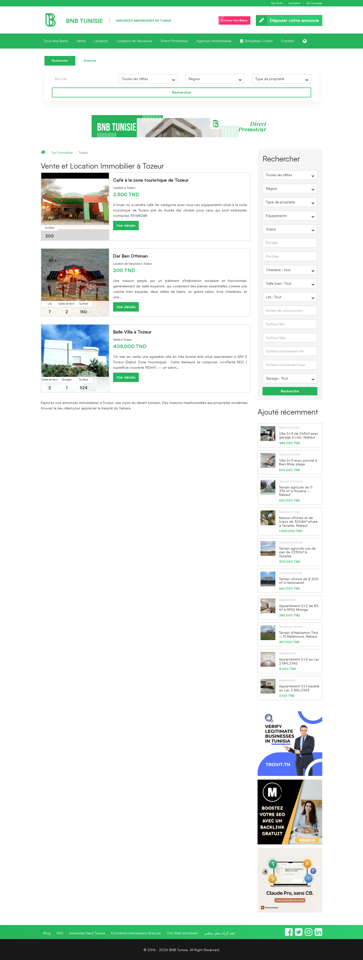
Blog (47, 933)
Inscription (294, 3)
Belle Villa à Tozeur (132, 331)
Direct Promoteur (174, 41)
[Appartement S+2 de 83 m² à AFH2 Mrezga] (268, 606)
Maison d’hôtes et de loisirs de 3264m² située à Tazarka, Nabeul (298, 521)
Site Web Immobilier (182, 933)
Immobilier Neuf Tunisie (87, 933)
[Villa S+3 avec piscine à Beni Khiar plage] (268, 460)
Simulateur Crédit (258, 41)
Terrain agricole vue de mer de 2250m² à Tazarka (297, 552)
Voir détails (126, 225)
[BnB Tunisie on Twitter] (298, 934)
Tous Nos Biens (56, 41)
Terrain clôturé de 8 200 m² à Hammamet (299, 581)
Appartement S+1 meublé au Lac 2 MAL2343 (299, 688)
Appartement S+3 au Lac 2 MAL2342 (299, 661)
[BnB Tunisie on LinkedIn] (318, 934)
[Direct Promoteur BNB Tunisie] (181, 126)
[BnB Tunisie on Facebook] (289, 934)
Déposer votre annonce (294, 20)
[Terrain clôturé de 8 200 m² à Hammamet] (268, 579)
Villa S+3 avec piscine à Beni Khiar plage (298, 462)
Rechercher (181, 92)
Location (101, 41)
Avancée (90, 60)
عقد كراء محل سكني (219, 933)
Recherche (60, 60)
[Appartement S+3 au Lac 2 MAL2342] (268, 659)
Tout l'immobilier (62, 153)
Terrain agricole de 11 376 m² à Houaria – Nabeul (295, 491)
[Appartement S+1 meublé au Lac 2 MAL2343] (268, 686)
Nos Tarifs (276, 3)
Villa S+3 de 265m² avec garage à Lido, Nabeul (298, 435)
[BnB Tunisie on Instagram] (308, 934)
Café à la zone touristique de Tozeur (151, 180)
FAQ (60, 933)
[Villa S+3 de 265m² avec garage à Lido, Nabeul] (268, 433)
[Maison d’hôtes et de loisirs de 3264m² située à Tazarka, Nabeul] (268, 518)
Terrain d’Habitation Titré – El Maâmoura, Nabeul (298, 634)
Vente (81, 41)
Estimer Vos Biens (234, 20)
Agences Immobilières (214, 41)
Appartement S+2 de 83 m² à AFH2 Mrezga (298, 607)
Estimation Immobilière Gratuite (136, 933)
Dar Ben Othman (130, 256)
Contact (287, 41)
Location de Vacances (134, 41)
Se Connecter (314, 3)
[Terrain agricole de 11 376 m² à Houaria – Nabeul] (268, 487)
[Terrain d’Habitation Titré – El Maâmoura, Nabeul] (268, 632)
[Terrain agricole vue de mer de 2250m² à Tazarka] (268, 548)
